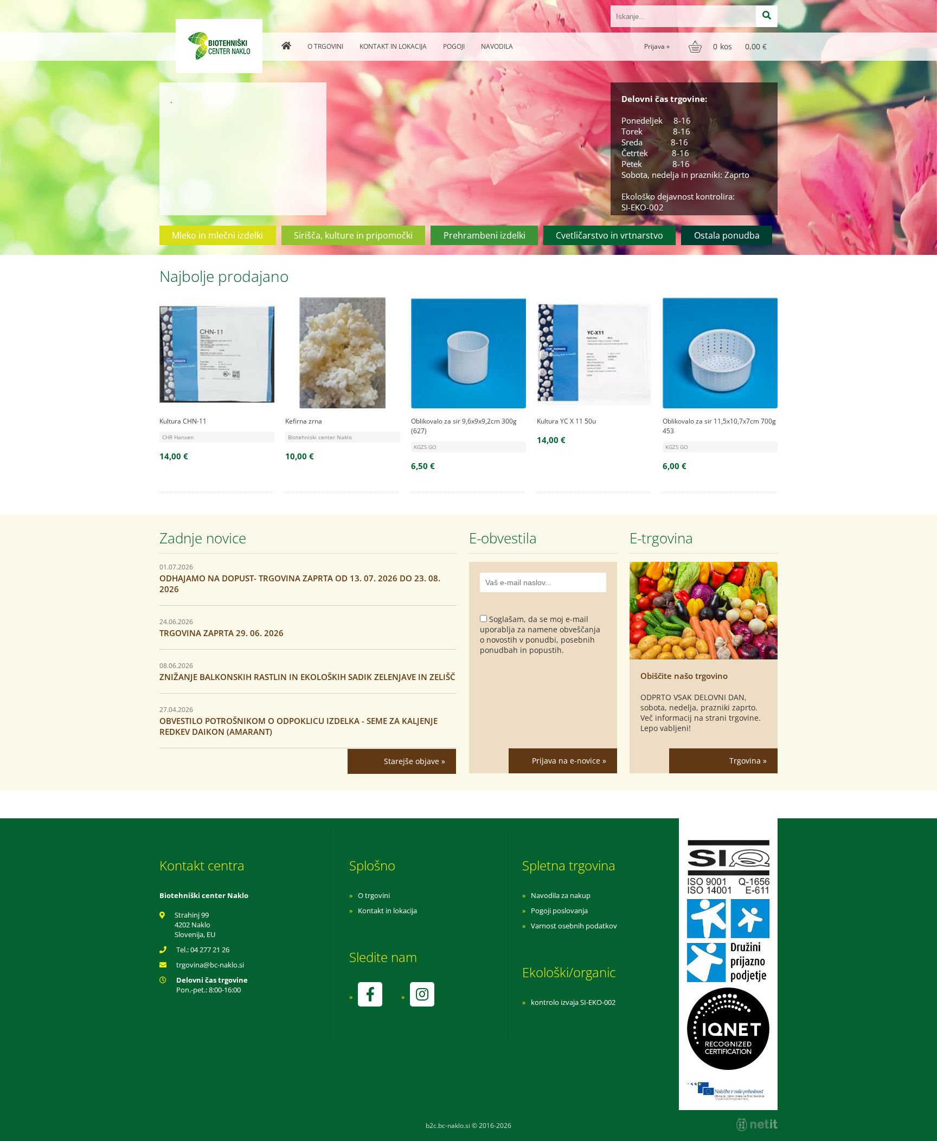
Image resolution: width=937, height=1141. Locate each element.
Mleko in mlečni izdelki (217, 235)
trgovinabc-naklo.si (210, 965)
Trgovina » (748, 760)
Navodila (497, 46)
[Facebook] (369, 994)
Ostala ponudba (727, 235)
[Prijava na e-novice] (563, 760)
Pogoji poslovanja (559, 910)
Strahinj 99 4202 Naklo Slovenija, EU (195, 924)
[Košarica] (729, 47)
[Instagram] (421, 994)
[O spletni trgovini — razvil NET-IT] (757, 1124)
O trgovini (325, 46)
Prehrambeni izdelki (484, 235)
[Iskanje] (767, 16)
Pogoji (454, 46)
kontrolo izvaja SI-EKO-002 (573, 1002)
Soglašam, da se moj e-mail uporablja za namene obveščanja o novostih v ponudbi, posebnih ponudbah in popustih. (540, 634)
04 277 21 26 (209, 949)
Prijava (657, 46)
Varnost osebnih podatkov (574, 926)
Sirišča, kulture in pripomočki (353, 235)
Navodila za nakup (561, 895)
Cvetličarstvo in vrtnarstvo (609, 235)
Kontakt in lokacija (393, 46)
